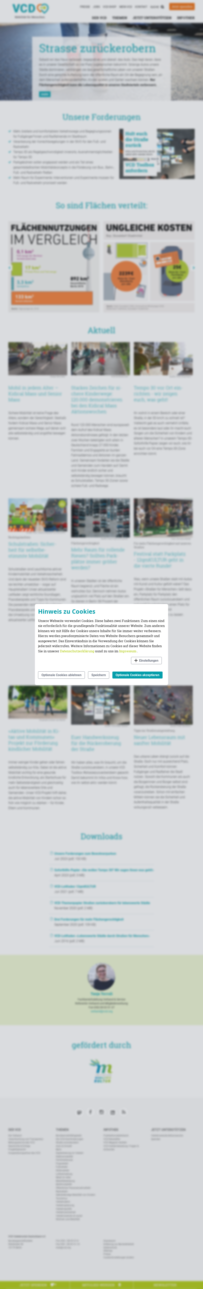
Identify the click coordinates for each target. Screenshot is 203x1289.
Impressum (128, 651)
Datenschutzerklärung (77, 651)
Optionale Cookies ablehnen (61, 675)
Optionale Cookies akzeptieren (137, 675)
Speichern (98, 675)
